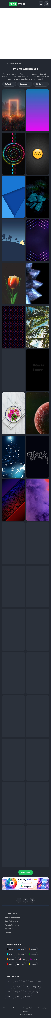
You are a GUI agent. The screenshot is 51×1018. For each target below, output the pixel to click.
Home (5, 1008)
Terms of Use (43, 1008)
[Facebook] (18, 900)
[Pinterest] (25, 900)
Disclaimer (26, 1012)
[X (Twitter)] (32, 900)
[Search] (41, 3)
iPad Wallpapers (11, 921)
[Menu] (4, 3)
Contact (15, 1008)
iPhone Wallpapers (12, 917)
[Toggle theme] (46, 3)
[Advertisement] (25, 33)
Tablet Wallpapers (12, 925)
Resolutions (9, 929)
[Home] (5, 63)
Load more (25, 872)
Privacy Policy (28, 1008)
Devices (8, 933)
